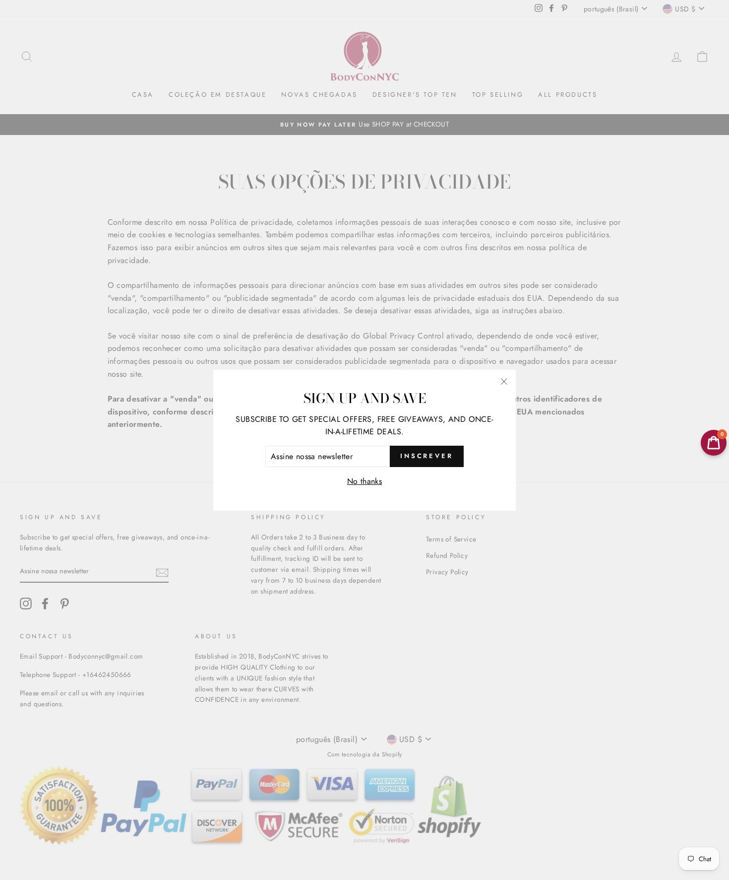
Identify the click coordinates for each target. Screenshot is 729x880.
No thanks (364, 481)
